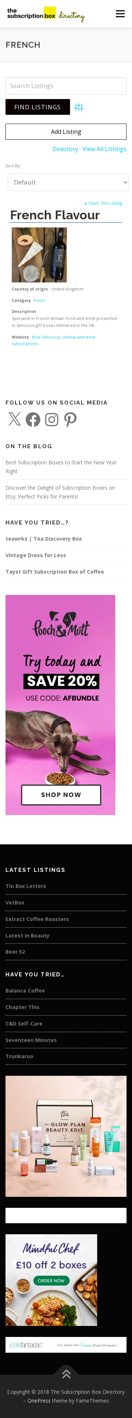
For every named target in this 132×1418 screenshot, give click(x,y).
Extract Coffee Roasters (37, 919)
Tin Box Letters (26, 885)
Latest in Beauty (28, 935)
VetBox (15, 902)
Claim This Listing (103, 203)
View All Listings (104, 149)
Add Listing (66, 132)
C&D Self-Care (24, 1023)
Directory (65, 149)
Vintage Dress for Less (36, 555)
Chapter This (23, 1007)
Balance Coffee (25, 990)
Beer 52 (15, 951)
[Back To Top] (66, 1375)
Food (39, 300)
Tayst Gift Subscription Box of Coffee (55, 571)
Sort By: (13, 165)
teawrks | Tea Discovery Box (44, 538)
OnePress (39, 1400)
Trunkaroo (19, 1056)
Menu (120, 14)
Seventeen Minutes (31, 1040)
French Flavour (55, 215)
